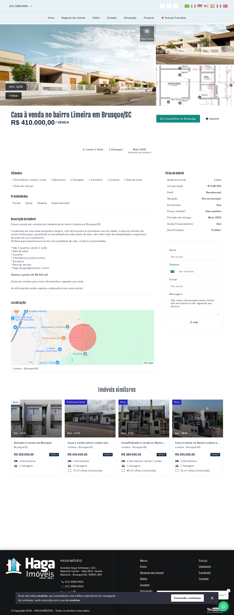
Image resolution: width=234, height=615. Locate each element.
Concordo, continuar (187, 598)
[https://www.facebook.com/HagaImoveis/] (169, 6)
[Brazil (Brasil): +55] (173, 271)
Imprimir (214, 118)
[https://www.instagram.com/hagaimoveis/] (162, 6)
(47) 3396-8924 (18, 6)
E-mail (194, 322)
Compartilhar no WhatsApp (180, 118)
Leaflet (150, 363)
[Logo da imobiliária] (30, 568)
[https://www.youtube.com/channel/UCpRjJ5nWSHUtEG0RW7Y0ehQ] (175, 6)
